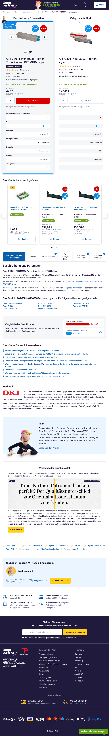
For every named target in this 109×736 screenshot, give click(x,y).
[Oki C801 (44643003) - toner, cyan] (81, 37)
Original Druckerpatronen (58, 546)
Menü (101, 5)
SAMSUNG (78, 674)
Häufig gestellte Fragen (48, 681)
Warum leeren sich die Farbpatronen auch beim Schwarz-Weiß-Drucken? (35, 376)
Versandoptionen (46, 654)
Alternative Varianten (81, 256)
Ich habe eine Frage (60, 581)
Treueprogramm (45, 677)
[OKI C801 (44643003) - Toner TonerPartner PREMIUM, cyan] (28, 37)
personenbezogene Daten (56, 638)
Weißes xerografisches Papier (76, 549)
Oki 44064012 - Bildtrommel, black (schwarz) (86, 208)
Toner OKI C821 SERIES (47, 309)
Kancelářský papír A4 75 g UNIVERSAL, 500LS (21, 208)
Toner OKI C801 (9, 306)
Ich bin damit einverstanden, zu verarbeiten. (51, 638)
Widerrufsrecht (45, 667)
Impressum (79, 681)
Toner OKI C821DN (81, 303)
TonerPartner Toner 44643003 (76, 331)
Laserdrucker (24, 549)
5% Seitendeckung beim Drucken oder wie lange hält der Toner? (32, 350)
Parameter (32, 257)
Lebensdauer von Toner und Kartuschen (22, 370)
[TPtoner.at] (10, 4)
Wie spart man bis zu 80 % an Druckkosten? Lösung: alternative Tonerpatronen (38, 373)
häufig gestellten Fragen (72, 288)
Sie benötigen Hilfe (65, 256)
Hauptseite (6, 12)
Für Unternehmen (81, 664)
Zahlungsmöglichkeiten (48, 657)
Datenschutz (44, 671)
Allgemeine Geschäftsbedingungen (53, 664)
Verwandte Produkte (97, 256)
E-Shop (16, 12)
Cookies (42, 674)
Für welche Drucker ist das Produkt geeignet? (75, 76)
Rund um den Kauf (47, 650)
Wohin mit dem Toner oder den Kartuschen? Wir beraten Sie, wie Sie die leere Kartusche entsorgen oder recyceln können (52, 365)
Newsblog (78, 661)
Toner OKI (10, 549)
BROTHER (78, 677)
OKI (37, 12)
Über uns (78, 654)
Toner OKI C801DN (10, 309)
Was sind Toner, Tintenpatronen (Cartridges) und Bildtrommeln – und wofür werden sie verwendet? (46, 361)
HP (75, 667)
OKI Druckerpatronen (33, 546)
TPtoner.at (79, 650)
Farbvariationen (48, 257)
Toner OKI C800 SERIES (12, 303)
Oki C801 (45, 12)
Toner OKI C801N (45, 303)
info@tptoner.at (40, 581)
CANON (77, 671)
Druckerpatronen (27, 12)
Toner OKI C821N (80, 306)
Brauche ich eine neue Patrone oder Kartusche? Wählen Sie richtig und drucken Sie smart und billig (46, 354)
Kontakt (77, 657)
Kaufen (88, 101)
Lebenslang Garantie (47, 684)
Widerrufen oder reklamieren (50, 661)
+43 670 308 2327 (51, 5)
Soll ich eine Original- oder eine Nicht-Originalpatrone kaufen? (31, 357)
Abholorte (43, 687)
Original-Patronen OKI (96, 546)
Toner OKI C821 (44, 306)
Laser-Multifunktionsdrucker (47, 549)
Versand (73, 93)
